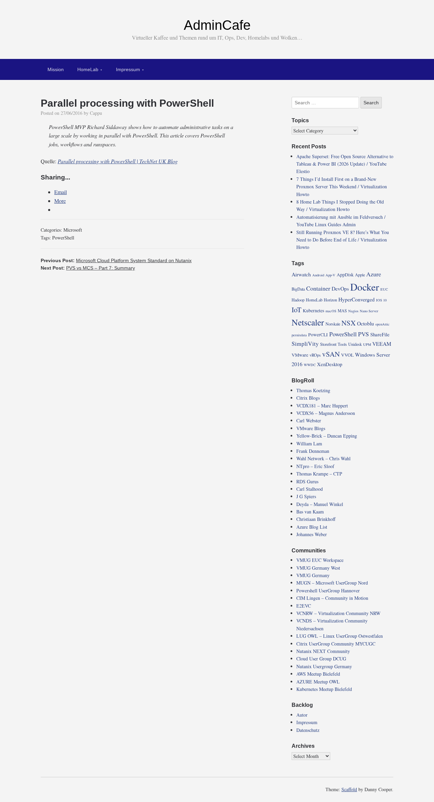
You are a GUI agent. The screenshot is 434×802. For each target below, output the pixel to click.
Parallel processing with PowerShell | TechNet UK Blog (118, 161)
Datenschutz (307, 730)
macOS (331, 311)
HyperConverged (356, 299)
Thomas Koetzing (313, 390)
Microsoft (72, 230)
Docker (364, 286)
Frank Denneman (312, 451)
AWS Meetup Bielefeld (318, 674)
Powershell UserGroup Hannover (328, 590)
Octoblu (365, 323)
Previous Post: (116, 260)
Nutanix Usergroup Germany (324, 666)
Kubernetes (313, 311)
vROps (315, 355)
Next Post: (88, 268)
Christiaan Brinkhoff (315, 519)
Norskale (333, 323)
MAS (342, 310)
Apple (360, 274)
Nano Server (369, 311)
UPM (367, 344)
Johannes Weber (311, 534)
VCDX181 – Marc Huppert (322, 405)
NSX (348, 323)
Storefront (328, 344)
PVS (363, 334)
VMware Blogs (310, 428)
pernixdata (299, 335)
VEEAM (381, 343)
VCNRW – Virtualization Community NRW (338, 613)
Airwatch (301, 274)
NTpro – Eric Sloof (315, 466)
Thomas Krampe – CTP (319, 473)
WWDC (310, 364)
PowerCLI (318, 335)
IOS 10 (381, 300)
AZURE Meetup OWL (318, 681)
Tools (342, 344)
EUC (384, 289)
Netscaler (308, 322)
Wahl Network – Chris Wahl (323, 458)
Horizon (330, 299)
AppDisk (345, 275)
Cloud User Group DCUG (321, 658)
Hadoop (298, 299)
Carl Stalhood (309, 489)
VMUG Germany (313, 575)
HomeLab (87, 69)
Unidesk (355, 344)
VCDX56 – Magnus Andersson (325, 413)
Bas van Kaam (310, 511)
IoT (296, 309)
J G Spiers (306, 496)
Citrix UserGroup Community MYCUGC (335, 643)
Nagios (353, 311)
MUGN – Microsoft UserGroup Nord (332, 582)
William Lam (309, 443)
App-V (330, 275)
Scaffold (349, 789)
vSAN (331, 354)
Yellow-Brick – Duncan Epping (326, 435)
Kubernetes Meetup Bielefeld (324, 689)
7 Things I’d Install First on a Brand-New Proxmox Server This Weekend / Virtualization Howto (341, 186)
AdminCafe (217, 25)
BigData (298, 289)
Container (318, 288)
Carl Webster (308, 420)
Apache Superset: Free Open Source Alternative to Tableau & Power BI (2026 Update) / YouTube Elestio (344, 164)
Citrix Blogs (308, 398)
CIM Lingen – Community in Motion (332, 598)
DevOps (340, 288)
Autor (302, 715)
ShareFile (380, 334)
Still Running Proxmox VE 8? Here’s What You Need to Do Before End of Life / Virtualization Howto (342, 240)
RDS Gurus (307, 481)
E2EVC (303, 606)
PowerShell (63, 237)
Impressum (128, 69)
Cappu (96, 113)
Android (318, 275)
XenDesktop (329, 364)
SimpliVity (305, 343)
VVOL (347, 355)
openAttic (382, 324)
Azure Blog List (311, 527)
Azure (373, 274)
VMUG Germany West (318, 568)
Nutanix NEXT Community (323, 651)
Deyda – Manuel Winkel (319, 504)
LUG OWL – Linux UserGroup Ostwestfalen (339, 636)
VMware (300, 355)
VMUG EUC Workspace (319, 560)
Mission (55, 69)
